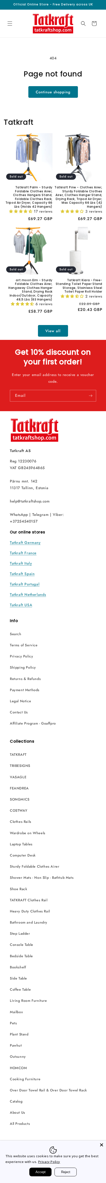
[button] (9, 23)
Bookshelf (18, 967)
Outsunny (18, 1056)
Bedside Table (21, 956)
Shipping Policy (23, 667)
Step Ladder (20, 933)
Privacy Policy (21, 656)
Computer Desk (23, 855)
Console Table (21, 944)
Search (15, 633)
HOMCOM (18, 1067)
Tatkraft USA (21, 605)
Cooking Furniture (25, 1079)
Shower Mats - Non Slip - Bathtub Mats (41, 877)
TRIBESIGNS (20, 765)
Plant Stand (19, 1034)
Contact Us (19, 712)
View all (53, 331)
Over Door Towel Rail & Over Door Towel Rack (48, 1090)
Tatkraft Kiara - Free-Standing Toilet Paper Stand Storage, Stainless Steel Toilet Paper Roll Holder (79, 286)
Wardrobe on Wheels (27, 833)
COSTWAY (18, 810)
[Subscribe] (90, 396)
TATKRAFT (18, 754)
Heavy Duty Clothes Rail (30, 911)
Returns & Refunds (25, 678)
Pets (13, 1023)
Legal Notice (20, 701)
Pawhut (16, 1045)
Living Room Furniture (28, 1000)
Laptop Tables (21, 844)
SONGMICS (20, 799)
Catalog (16, 1101)
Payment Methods (24, 689)
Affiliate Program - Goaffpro (33, 723)
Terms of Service (24, 645)
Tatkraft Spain (22, 574)
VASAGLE (18, 777)
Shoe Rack (18, 888)
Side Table (18, 978)
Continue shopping (53, 92)
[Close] (101, 1144)
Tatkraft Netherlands (28, 594)
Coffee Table (20, 989)
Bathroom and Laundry (28, 922)
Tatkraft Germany (25, 542)
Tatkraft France (23, 553)
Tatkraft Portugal (24, 584)
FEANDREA (19, 788)
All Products (20, 1123)
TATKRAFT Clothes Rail (29, 900)
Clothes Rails (20, 821)
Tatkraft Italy (21, 563)
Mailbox (16, 1011)
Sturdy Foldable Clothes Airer (34, 866)
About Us (17, 1112)
